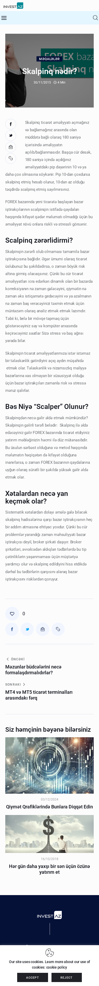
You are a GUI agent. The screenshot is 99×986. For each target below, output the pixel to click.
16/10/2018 (49, 859)
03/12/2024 (49, 799)
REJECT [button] (66, 977)
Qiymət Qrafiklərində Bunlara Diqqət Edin (49, 806)
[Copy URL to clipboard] (11, 158)
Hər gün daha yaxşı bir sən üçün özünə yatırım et (49, 869)
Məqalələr (49, 59)
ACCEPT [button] (32, 977)
